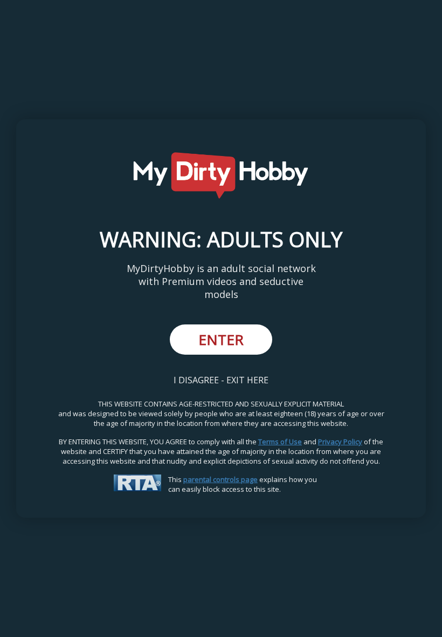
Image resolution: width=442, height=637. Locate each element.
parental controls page (220, 479)
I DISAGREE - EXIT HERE (221, 380)
